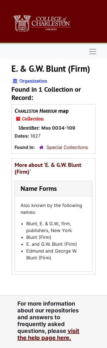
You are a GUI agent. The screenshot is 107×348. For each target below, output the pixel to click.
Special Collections (67, 147)
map (42, 110)
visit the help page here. (48, 334)
